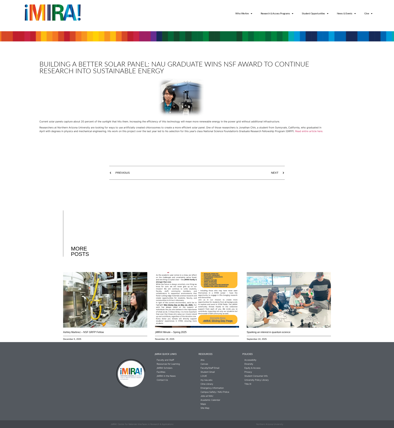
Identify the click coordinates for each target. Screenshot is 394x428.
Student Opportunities (313, 13)
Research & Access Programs (275, 13)
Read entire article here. (309, 131)
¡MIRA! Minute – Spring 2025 (171, 332)
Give (366, 13)
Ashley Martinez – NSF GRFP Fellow (83, 332)
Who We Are (242, 13)
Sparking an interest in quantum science (268, 332)
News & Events (344, 13)
